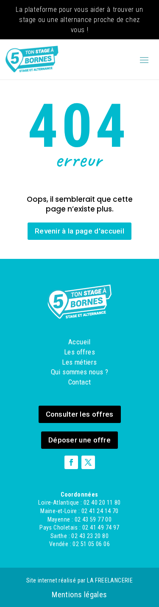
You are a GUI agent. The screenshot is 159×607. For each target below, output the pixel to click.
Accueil (79, 342)
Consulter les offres (80, 414)
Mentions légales (79, 594)
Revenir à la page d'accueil (79, 231)
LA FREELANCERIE (110, 580)
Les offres (79, 352)
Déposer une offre (79, 440)
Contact (79, 382)
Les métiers (79, 362)
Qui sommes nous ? (80, 372)
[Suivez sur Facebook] (71, 462)
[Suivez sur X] (88, 462)
